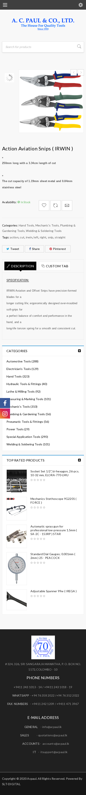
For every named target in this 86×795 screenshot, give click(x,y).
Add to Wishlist (44, 205)
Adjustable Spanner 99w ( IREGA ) (53, 591)
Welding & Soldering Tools (44, 231)
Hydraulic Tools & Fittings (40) (26, 384)
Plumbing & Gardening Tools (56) (28, 414)
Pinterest (59, 249)
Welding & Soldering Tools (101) (28, 444)
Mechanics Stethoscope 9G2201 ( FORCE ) (53, 500)
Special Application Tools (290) (27, 436)
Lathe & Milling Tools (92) (23, 391)
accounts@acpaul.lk (56, 743)
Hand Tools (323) (17, 376)
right (43, 237)
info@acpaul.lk (52, 727)
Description (22, 266)
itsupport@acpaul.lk (53, 752)
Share (36, 249)
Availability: (9, 202)
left (36, 237)
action (14, 237)
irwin (29, 237)
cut (22, 237)
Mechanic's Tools (47, 225)
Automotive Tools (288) (22, 361)
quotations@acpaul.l (52, 735)
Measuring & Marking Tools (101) (28, 399)
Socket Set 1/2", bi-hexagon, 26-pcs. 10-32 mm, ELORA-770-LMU (54, 473)
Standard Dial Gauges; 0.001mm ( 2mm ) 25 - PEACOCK (52, 556)
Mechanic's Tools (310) (22, 406)
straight (60, 237)
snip (50, 237)
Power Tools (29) (17, 429)
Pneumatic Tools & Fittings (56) (27, 421)
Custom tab (57, 266)
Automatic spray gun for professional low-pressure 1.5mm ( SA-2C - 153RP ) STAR (53, 530)
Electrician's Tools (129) (22, 369)
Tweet (14, 249)
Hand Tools (26, 225)
